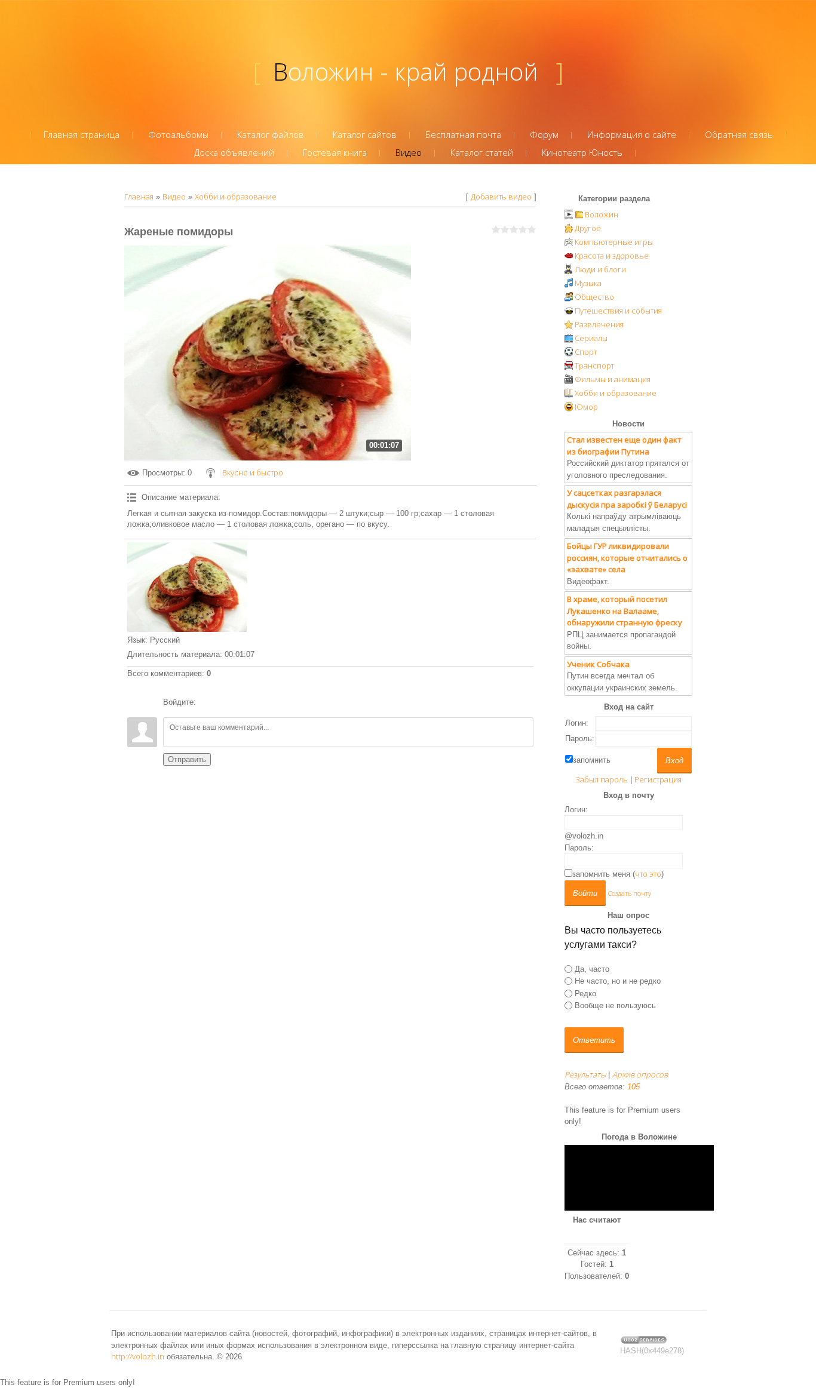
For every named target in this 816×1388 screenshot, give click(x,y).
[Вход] (207, 702)
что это (648, 873)
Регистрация (658, 779)
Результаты (585, 1074)
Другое (588, 228)
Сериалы (591, 338)
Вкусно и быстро (252, 472)
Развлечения (599, 324)
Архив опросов (640, 1074)
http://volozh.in (137, 1356)
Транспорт (594, 365)
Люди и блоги (600, 269)
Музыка (588, 283)
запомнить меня (601, 874)
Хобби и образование (236, 196)
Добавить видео (501, 196)
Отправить (187, 759)
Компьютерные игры (614, 242)
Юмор (586, 406)
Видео (174, 196)
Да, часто (592, 969)
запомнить (592, 760)
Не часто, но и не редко (618, 980)
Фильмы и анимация (613, 379)
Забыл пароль (601, 779)
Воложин (601, 214)
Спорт (586, 351)
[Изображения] (187, 587)
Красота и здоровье (612, 255)
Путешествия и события (618, 310)
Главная (139, 196)
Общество (594, 296)
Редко (585, 992)
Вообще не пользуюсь (615, 1005)
